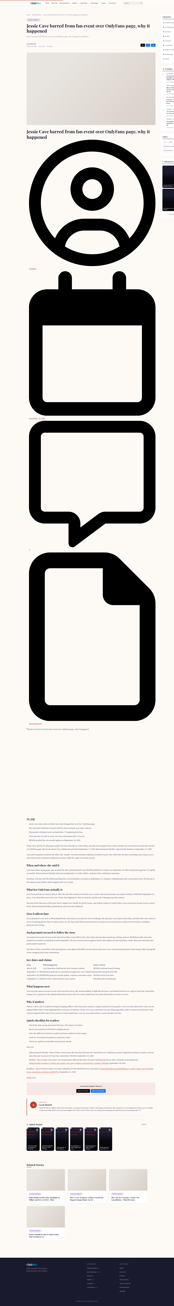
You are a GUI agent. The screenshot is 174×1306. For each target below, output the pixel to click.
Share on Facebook (98, 1091)
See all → (144, 1124)
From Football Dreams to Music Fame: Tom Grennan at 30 (44, 1235)
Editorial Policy (124, 1287)
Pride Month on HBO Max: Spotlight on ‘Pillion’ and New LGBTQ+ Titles (44, 1198)
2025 (170, 142)
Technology (94, 3)
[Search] (141, 3)
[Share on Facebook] (148, 45)
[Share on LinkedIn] (153, 45)
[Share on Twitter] (143, 45)
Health (74, 3)
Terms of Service (125, 1283)
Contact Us (112, 3)
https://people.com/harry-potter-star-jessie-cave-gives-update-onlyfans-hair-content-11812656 (68, 1063)
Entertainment (64, 3)
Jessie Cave (31, 1077)
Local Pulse (83, 3)
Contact (122, 1276)
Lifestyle (91, 1283)
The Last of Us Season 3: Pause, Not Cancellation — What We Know (125, 1198)
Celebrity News (93, 1268)
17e (165, 142)
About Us (54, 3)
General (90, 1276)
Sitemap (122, 1291)
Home (47, 3)
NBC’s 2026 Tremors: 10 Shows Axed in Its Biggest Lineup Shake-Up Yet (86, 1198)
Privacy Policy (124, 1280)
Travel (103, 3)
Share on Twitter (83, 1091)
